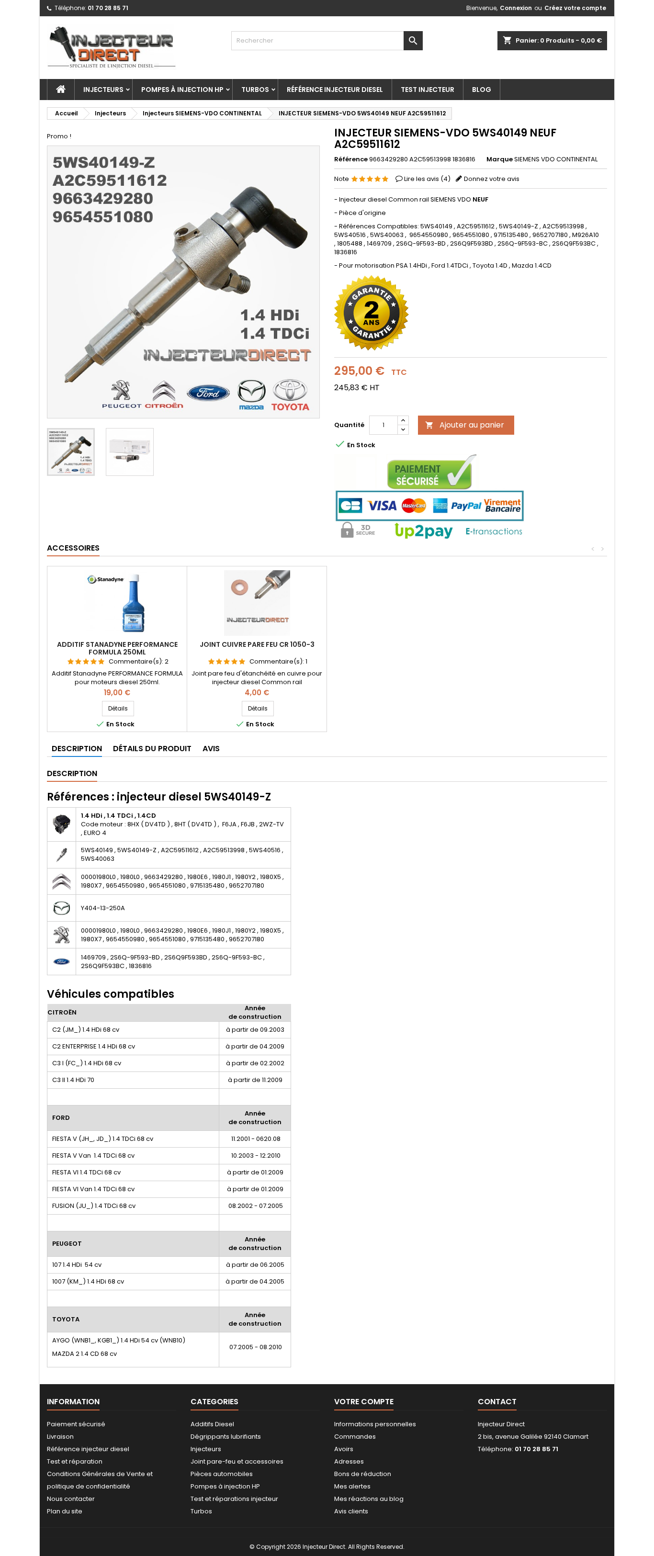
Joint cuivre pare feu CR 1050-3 (257, 644)
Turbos (255, 89)
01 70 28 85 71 (108, 8)
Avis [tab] (211, 748)
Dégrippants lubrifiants (226, 1436)
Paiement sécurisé (76, 1424)
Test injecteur (427, 89)
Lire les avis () (427, 178)
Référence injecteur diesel (335, 89)
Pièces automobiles (222, 1473)
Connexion (516, 8)
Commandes (355, 1436)
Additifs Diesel (212, 1424)
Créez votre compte (575, 8)
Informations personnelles (375, 1424)
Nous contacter (71, 1498)
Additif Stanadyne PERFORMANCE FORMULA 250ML (117, 648)
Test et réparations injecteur (234, 1498)
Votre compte (364, 1401)
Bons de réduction (362, 1473)
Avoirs (343, 1449)
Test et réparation (74, 1461)
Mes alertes (352, 1486)
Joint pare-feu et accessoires (237, 1461)
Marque (499, 159)
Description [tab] (77, 748)
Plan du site (64, 1511)
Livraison (60, 1436)
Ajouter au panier (464, 424)
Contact (497, 1401)
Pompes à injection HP (182, 89)
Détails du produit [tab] (152, 748)
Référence (351, 159)
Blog (481, 89)
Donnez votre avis (491, 178)
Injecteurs (103, 89)
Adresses (349, 1461)
